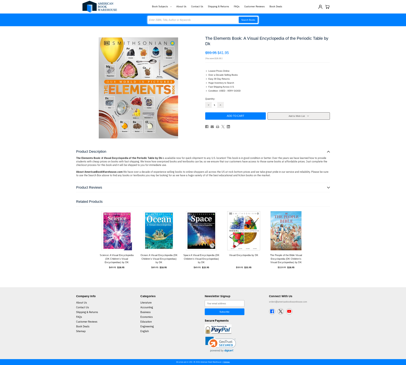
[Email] (212, 126)
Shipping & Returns (218, 6)
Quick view (117, 230)
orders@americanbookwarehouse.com (288, 301)
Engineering (147, 326)
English (144, 331)
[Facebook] (206, 126)
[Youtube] (289, 311)
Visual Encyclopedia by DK (243, 255)
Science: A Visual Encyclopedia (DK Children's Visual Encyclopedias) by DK (117, 259)
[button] (221, 344)
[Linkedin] (228, 126)
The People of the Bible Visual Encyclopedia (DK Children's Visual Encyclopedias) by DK (286, 259)
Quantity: (210, 98)
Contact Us (197, 6)
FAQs (236, 6)
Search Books (248, 20)
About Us (181, 6)
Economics (146, 316)
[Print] (217, 126)
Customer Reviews (254, 6)
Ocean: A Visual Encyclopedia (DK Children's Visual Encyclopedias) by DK (159, 259)
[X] (223, 126)
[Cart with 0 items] (327, 6)
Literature (146, 302)
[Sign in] (320, 6)
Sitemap (81, 331)
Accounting (146, 307)
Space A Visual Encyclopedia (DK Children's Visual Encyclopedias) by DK (201, 259)
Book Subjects (160, 6)
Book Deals (275, 6)
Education (146, 321)
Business (145, 312)
